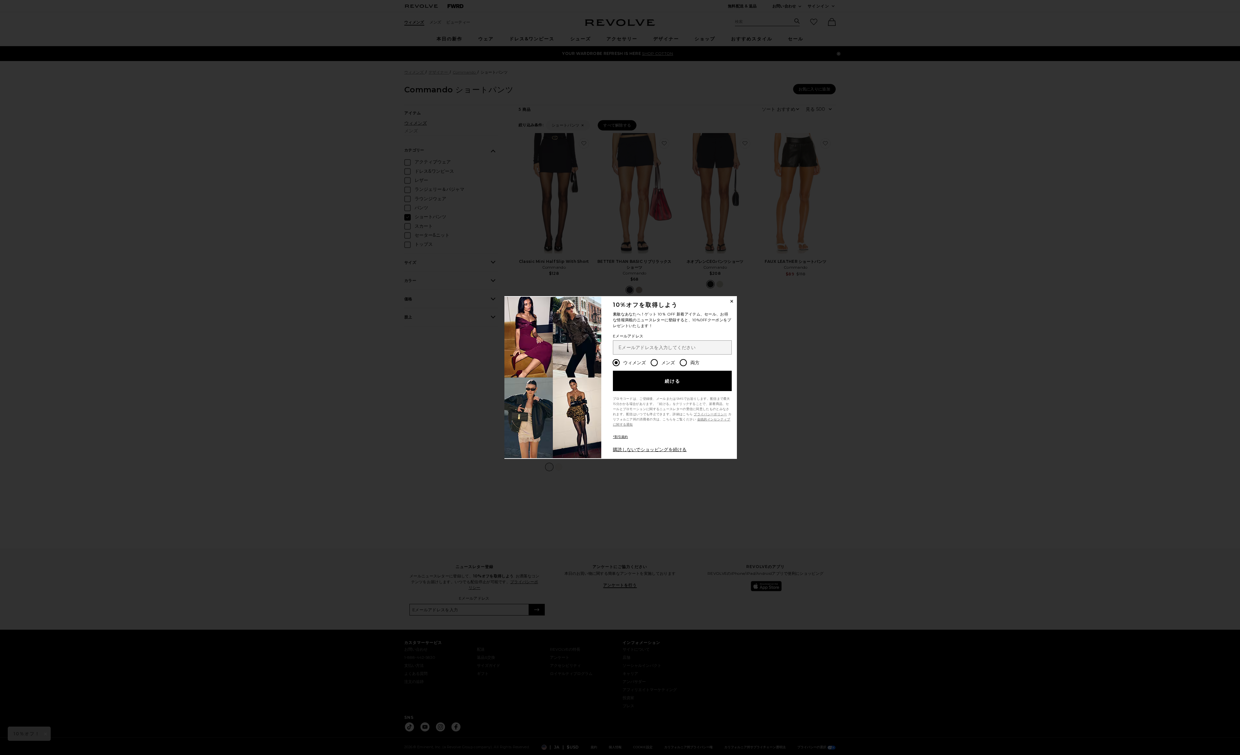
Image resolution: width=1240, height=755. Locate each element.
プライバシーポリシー (710, 414)
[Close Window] (732, 301)
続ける (673, 381)
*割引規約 (620, 437)
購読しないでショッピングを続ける (650, 449)
